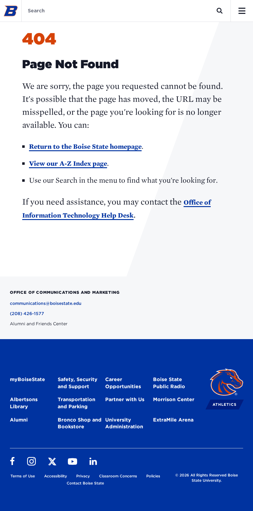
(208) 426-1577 (27, 313)
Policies (153, 476)
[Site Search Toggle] (219, 11)
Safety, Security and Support (77, 382)
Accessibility (55, 476)
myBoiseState (27, 379)
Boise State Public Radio (169, 382)
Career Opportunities (123, 382)
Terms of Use (22, 476)
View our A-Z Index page (68, 163)
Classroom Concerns (118, 476)
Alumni (19, 420)
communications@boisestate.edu (45, 303)
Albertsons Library (24, 403)
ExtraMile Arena (173, 420)
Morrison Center (173, 399)
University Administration (124, 423)
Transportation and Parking (76, 403)
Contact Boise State (85, 483)
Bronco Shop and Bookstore (80, 423)
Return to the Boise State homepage (85, 146)
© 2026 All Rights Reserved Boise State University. (206, 478)
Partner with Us (124, 399)
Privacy (83, 476)
